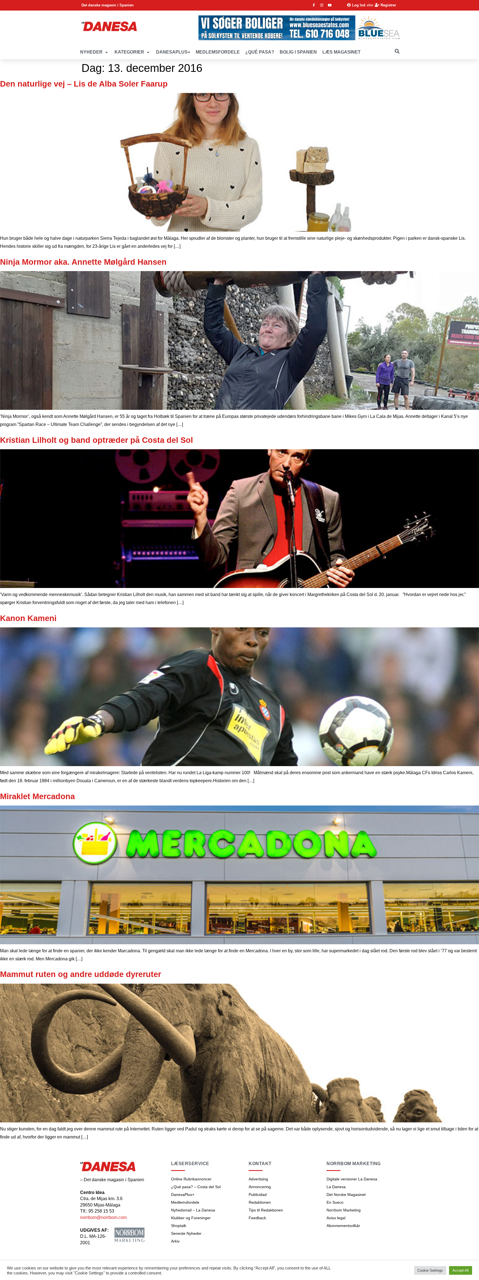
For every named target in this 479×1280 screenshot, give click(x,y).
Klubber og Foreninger (191, 1218)
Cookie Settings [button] (430, 1270)
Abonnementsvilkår (343, 1225)
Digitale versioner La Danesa (352, 1179)
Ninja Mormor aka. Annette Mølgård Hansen (83, 261)
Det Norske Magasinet (346, 1194)
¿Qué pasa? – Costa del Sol (196, 1187)
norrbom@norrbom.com (103, 1217)
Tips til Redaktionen (266, 1210)
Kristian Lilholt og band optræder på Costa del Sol (96, 440)
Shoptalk (178, 1225)
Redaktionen (260, 1202)
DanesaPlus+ (182, 1194)
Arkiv (175, 1241)
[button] (94, 52)
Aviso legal (336, 1218)
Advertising (258, 1179)
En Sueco (335, 1202)
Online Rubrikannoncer (191, 1179)
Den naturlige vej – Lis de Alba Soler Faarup (84, 83)
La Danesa (336, 1187)
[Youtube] (330, 5)
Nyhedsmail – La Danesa (193, 1210)
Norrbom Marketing (344, 1210)
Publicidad (258, 1194)
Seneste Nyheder (186, 1233)
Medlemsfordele (185, 1202)
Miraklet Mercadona (37, 796)
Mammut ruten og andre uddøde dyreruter (80, 974)
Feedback (257, 1218)
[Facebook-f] (313, 5)
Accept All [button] (460, 1270)
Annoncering (260, 1187)
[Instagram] (322, 5)
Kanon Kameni (28, 618)
